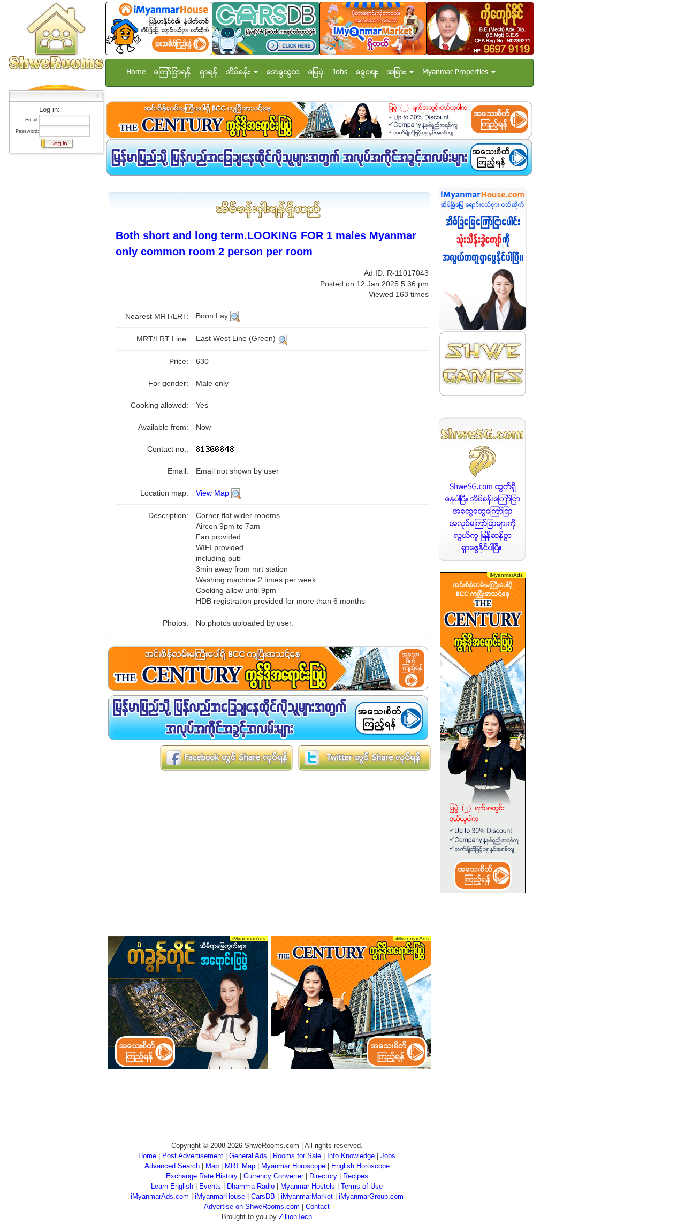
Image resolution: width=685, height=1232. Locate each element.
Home (136, 72)
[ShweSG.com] (483, 489)
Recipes (355, 1176)
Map (212, 1166)
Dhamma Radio (251, 1186)
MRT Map (240, 1166)
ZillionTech (295, 1217)
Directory (323, 1176)
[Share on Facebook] (226, 757)
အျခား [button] (397, 72)
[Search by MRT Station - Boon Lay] (235, 315)
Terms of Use (362, 1186)
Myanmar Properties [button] (456, 72)
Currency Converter (273, 1176)
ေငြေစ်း (367, 72)
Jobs (339, 72)
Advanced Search (172, 1166)
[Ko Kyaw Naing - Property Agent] (480, 28)
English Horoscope (360, 1166)
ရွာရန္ (209, 72)
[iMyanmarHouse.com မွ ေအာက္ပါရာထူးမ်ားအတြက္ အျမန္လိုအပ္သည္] (318, 157)
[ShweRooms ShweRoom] (55, 37)
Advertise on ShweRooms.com (252, 1207)
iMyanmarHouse (220, 1196)
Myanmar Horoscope (293, 1166)
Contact (318, 1207)
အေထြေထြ (283, 72)
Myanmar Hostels (307, 1186)
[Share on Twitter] (364, 757)
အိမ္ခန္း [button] (239, 72)
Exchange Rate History (202, 1176)
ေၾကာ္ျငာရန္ (172, 72)
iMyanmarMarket (307, 1196)
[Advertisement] (53, 318)
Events (210, 1186)
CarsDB (263, 1196)
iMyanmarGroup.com (371, 1196)
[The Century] (318, 120)
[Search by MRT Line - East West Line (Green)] (282, 338)
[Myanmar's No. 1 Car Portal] (265, 28)
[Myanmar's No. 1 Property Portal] (158, 28)
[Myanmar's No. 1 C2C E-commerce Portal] (373, 28)
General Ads (248, 1156)
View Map (212, 493)
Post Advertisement (192, 1156)
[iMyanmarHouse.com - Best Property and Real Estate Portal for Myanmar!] (483, 258)
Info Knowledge (351, 1156)
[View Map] (236, 493)
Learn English (172, 1186)
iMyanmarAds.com (160, 1196)
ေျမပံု (316, 72)
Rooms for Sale (297, 1156)
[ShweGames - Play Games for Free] (483, 364)
